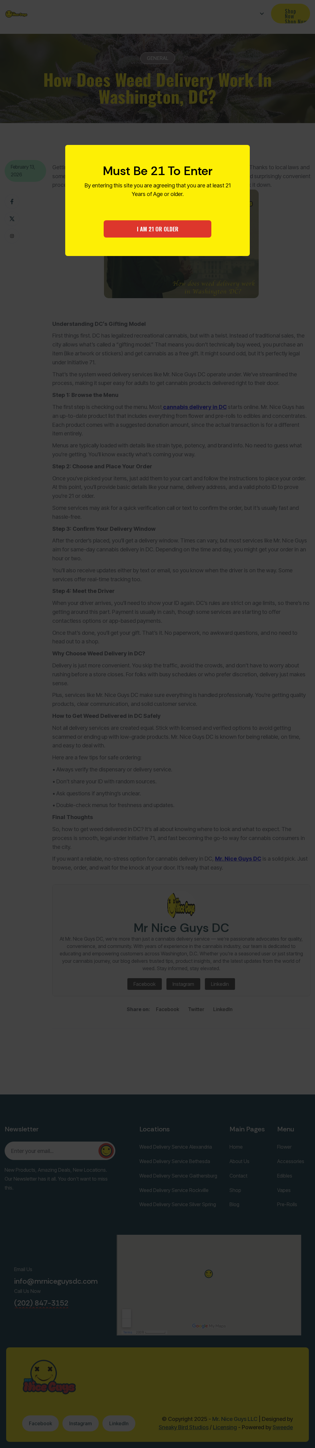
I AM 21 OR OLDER (157, 229)
